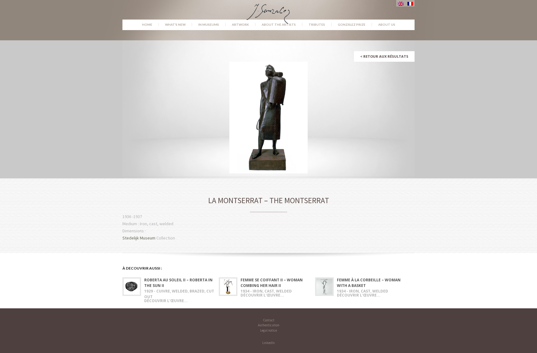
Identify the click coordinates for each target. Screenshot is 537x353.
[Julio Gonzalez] (268, 11)
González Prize (351, 24)
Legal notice (268, 330)
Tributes (317, 24)
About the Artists (279, 24)
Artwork (240, 24)
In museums (208, 24)
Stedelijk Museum (138, 238)
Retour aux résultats (384, 56)
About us (386, 24)
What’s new (175, 24)
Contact (268, 320)
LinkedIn (268, 343)
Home (147, 24)
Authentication (268, 325)
